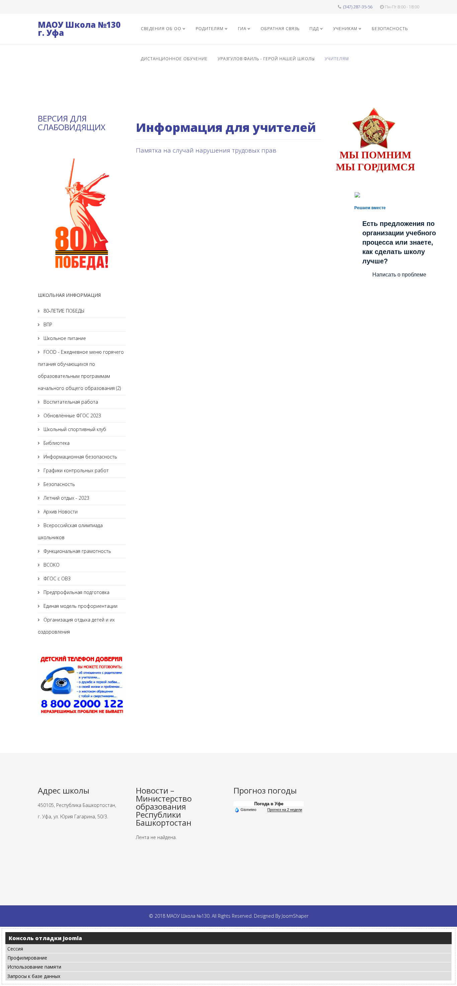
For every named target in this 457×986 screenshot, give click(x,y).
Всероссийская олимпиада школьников (70, 531)
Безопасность (390, 28)
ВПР (47, 324)
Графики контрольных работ (75, 470)
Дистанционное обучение (174, 59)
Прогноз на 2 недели (284, 810)
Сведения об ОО (161, 28)
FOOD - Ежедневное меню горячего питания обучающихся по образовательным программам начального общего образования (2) (81, 370)
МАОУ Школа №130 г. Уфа (79, 28)
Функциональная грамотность (76, 551)
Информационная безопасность (79, 457)
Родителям (209, 28)
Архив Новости (60, 511)
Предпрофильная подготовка (75, 592)
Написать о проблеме (399, 274)
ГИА (242, 28)
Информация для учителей (226, 127)
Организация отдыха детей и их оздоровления (76, 626)
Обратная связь (280, 28)
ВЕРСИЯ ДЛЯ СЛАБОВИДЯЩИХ (71, 123)
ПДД (314, 28)
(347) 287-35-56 (357, 7)
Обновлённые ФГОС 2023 (71, 415)
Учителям (337, 59)
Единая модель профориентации (79, 606)
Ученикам (345, 28)
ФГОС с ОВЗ (56, 578)
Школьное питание (64, 338)
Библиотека (56, 443)
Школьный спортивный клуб (74, 429)
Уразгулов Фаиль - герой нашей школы (266, 59)
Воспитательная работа (70, 402)
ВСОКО (51, 565)
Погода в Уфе (268, 803)
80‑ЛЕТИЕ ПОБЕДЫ (63, 311)
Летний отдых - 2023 (65, 498)
